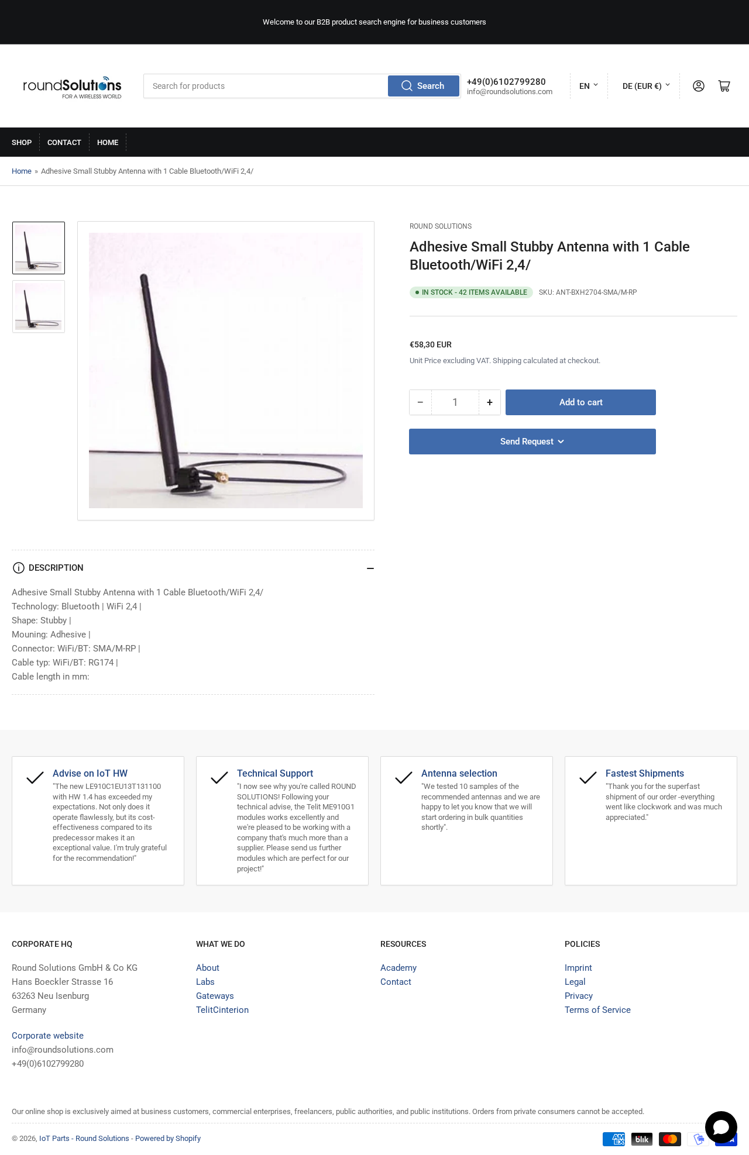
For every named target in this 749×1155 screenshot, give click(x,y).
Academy (398, 968)
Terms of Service (598, 1010)
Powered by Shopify (168, 1138)
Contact (64, 142)
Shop (22, 142)
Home (107, 142)
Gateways (215, 996)
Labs (205, 982)
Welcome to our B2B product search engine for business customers (374, 22)
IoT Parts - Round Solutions (84, 1138)
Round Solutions (441, 226)
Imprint (578, 968)
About (207, 968)
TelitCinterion (222, 1010)
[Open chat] (721, 1127)
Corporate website (48, 1035)
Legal (575, 982)
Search (430, 86)
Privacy (579, 996)
